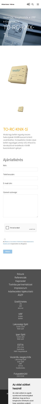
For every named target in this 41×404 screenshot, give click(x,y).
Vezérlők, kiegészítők (15, 17)
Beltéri (20, 318)
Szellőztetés (20, 368)
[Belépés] (29, 4)
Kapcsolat (20, 281)
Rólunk (20, 274)
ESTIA (20, 366)
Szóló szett (20, 327)
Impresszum (20, 288)
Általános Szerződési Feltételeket (14, 241)
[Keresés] (32, 4)
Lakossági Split (20, 360)
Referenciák (20, 278)
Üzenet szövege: (10, 192)
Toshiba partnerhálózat (20, 285)
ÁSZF (20, 295)
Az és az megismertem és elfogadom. (18, 243)
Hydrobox (20, 349)
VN (20, 304)
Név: (5, 165)
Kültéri (20, 316)
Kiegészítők (12, 21)
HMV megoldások (20, 351)
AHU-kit (20, 308)
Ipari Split (20, 362)
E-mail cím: (8, 183)
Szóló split (20, 337)
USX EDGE (20, 376)
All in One (20, 347)
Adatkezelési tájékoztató (20, 292)
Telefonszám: (9, 174)
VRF (33, 17)
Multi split (20, 329)
